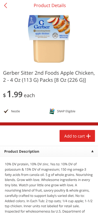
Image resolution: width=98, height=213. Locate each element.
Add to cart (74, 136)
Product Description (21, 151)
